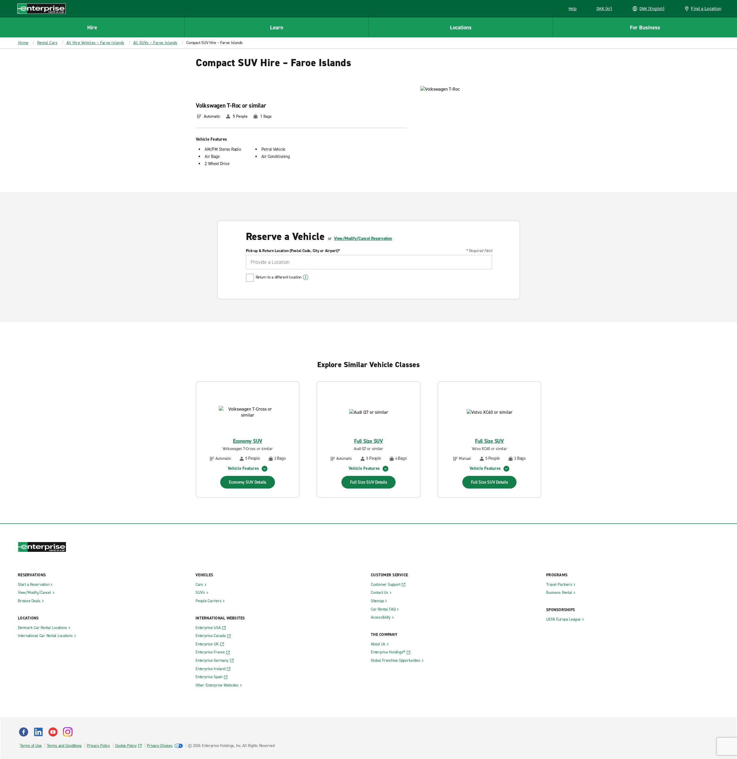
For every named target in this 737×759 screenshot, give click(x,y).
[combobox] (369, 262)
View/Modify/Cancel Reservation (363, 238)
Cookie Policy (126, 745)
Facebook (23, 732)
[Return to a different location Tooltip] (305, 277)
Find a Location (706, 8)
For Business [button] (645, 27)
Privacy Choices (159, 745)
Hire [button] (92, 27)
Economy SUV (247, 441)
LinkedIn (38, 732)
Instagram (67, 732)
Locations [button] (461, 27)
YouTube (53, 732)
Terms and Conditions (64, 745)
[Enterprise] (41, 8)
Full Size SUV (368, 441)
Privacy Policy (98, 745)
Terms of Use (31, 745)
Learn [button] (276, 27)
